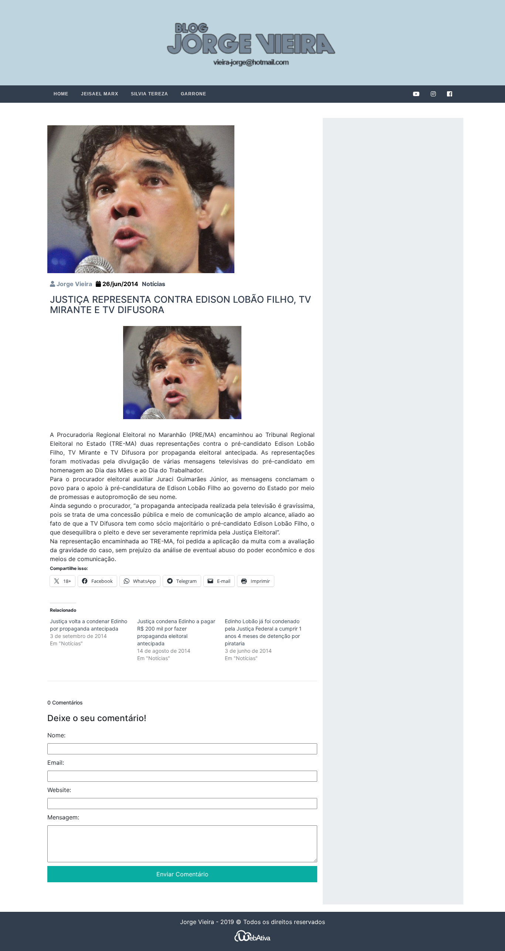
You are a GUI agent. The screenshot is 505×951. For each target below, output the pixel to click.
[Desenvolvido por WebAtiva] (252, 935)
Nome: (56, 735)
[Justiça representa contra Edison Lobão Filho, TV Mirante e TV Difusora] (140, 199)
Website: (59, 790)
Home (61, 93)
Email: (55, 762)
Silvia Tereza (149, 93)
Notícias (153, 284)
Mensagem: (63, 817)
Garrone (193, 93)
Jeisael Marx (99, 93)
